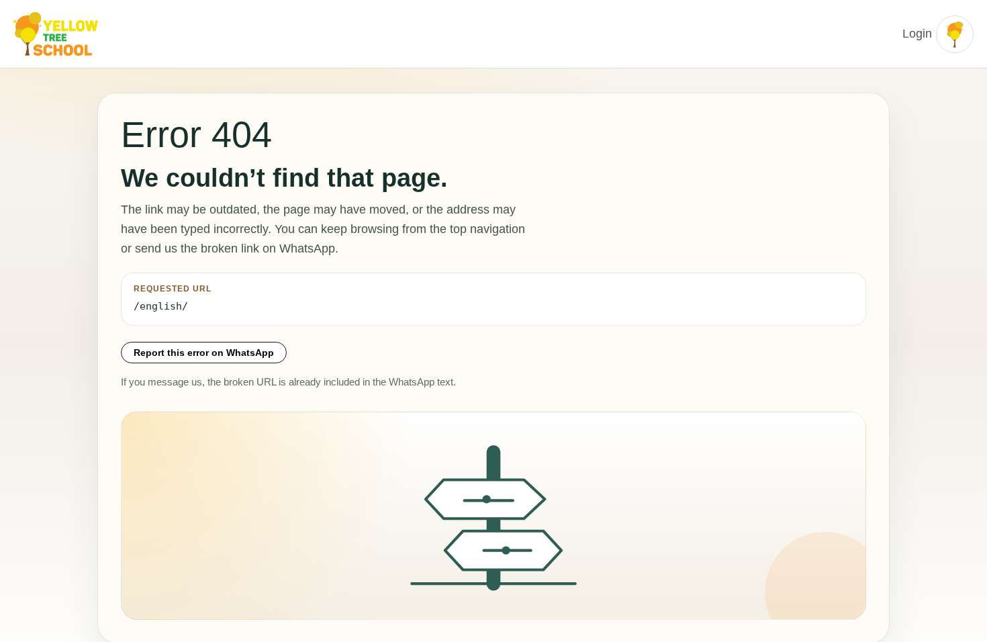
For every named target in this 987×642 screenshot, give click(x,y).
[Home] (57, 34)
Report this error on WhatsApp (204, 352)
